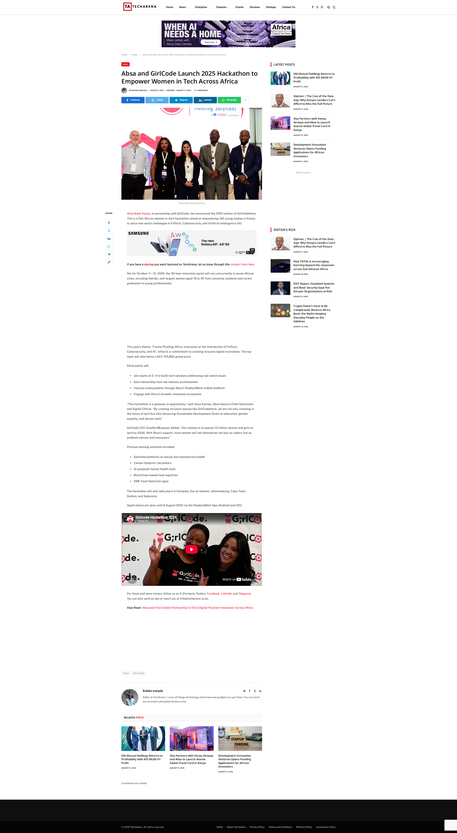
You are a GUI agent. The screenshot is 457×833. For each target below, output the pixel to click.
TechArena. (136, 827)
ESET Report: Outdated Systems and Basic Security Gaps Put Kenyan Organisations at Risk (313, 287)
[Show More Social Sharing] (245, 100)
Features (221, 7)
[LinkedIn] (108, 238)
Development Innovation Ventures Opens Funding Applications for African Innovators (234, 761)
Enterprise (201, 7)
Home (169, 7)
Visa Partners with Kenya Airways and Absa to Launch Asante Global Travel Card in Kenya (191, 759)
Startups (271, 7)
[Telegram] (108, 254)
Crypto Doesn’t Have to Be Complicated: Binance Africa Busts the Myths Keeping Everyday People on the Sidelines (311, 313)
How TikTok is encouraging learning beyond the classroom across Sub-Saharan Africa (313, 265)
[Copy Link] (108, 262)
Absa (126, 673)
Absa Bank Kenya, (139, 213)
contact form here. (242, 264)
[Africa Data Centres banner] (228, 34)
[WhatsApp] (108, 246)
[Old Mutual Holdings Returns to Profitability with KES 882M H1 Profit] (143, 738)
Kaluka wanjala (139, 90)
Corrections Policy (326, 827)
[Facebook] (108, 222)
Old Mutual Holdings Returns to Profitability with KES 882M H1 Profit (142, 759)
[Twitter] (108, 230)
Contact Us (288, 7)
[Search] (329, 7)
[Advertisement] (192, 315)
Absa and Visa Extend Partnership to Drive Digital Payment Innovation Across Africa (197, 607)
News (182, 7)
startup (149, 264)
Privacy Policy (257, 827)
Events (240, 7)
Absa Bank (139, 673)
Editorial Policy (304, 827)
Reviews (255, 7)
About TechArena (236, 827)
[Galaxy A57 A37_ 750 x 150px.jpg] (192, 255)
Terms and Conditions (280, 827)
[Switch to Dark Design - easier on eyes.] (334, 7)
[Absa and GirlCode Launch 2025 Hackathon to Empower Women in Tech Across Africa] (191, 154)
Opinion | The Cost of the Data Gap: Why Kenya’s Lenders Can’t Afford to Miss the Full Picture (314, 99)
